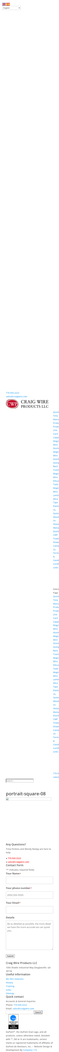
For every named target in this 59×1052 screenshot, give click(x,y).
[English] (4, 4)
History (9, 982)
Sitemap (10, 993)
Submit (10, 956)
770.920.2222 (12, 392)
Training (10, 986)
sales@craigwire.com (16, 396)
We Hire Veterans (15, 978)
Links (55, 567)
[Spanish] (8, 4)
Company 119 (30, 1050)
